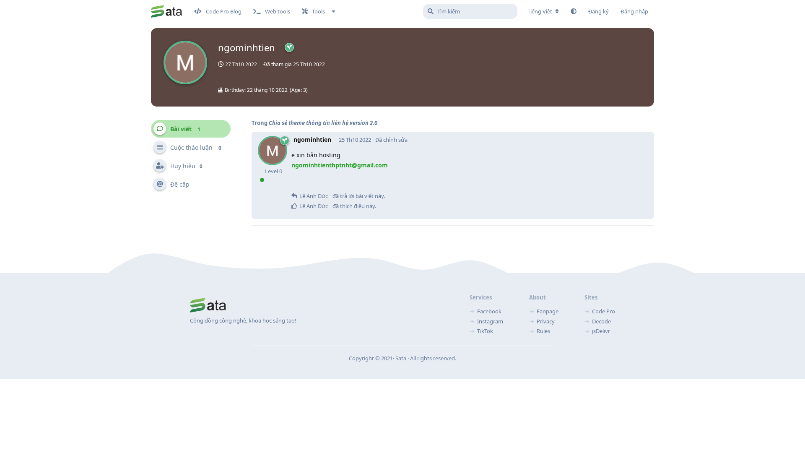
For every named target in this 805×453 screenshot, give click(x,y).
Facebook (489, 311)
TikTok (485, 331)
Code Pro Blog (224, 11)
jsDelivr (601, 331)
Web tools (277, 11)
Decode (601, 321)
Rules (543, 331)
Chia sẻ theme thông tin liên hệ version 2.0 (323, 123)
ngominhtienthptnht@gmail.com (339, 165)
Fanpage (547, 311)
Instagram (490, 321)
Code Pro (603, 311)
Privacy (546, 321)
